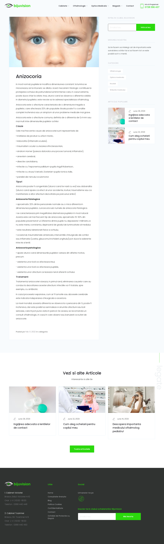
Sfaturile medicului (117, 90)
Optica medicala (117, 77)
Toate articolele (82, 449)
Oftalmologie (115, 71)
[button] (63, 5)
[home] (17, 6)
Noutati (113, 83)
